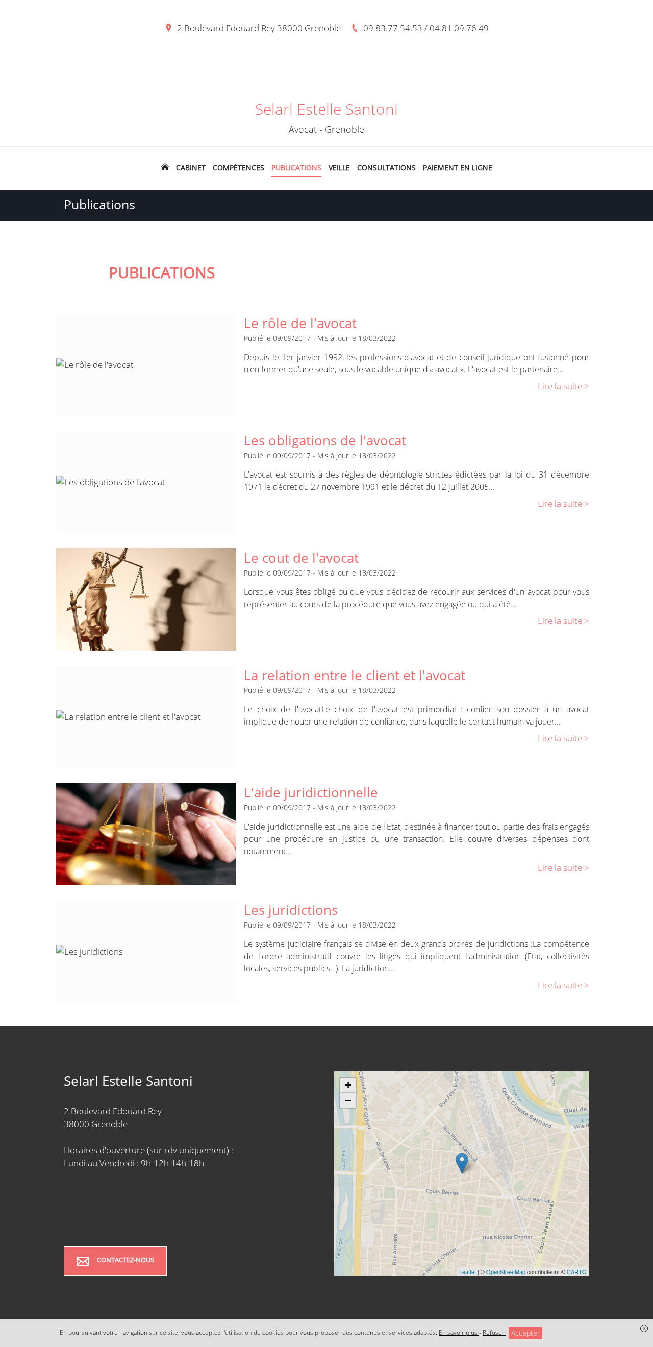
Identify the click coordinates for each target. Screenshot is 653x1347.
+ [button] (348, 1085)
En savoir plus (459, 1332)
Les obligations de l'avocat (325, 440)
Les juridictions (291, 910)
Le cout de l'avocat (301, 557)
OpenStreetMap (505, 1271)
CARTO (577, 1271)
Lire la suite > (563, 386)
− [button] (348, 1100)
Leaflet (467, 1271)
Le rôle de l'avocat (300, 323)
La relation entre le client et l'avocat (354, 675)
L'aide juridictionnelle (311, 792)
